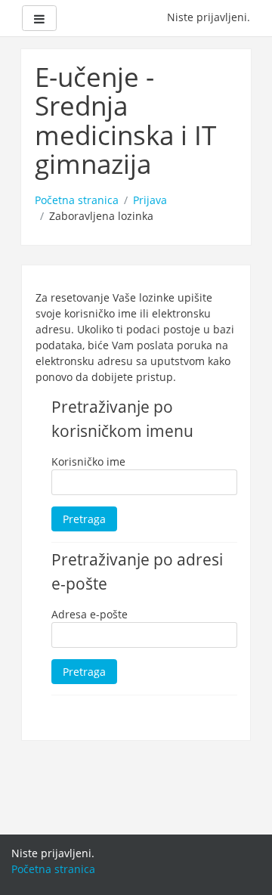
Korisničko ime (88, 461)
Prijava (150, 200)
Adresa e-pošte (89, 614)
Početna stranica (77, 200)
